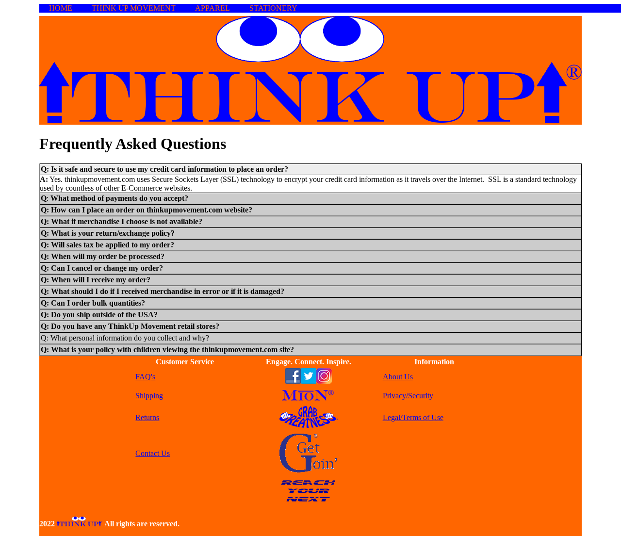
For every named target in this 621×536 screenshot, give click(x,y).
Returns (147, 417)
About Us (398, 377)
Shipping (149, 395)
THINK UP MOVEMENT (134, 8)
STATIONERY (273, 8)
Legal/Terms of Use (413, 417)
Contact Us (152, 453)
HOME (60, 8)
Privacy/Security (408, 395)
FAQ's (145, 377)
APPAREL (212, 8)
